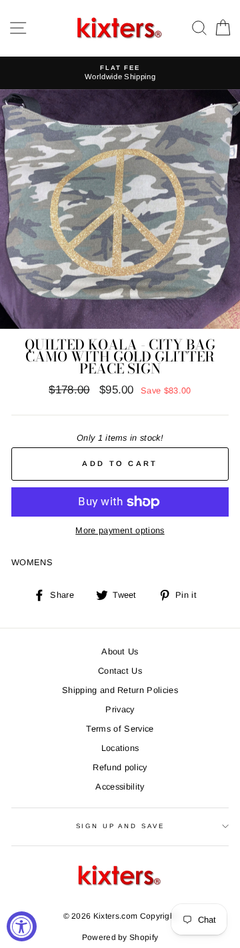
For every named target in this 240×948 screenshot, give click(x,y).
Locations (120, 748)
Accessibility (119, 787)
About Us (120, 651)
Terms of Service (119, 729)
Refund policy (120, 767)
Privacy (119, 709)
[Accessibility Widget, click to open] (22, 926)
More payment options (119, 530)
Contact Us (120, 671)
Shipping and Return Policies (120, 690)
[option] (120, 73)
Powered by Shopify (120, 937)
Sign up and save (120, 826)
